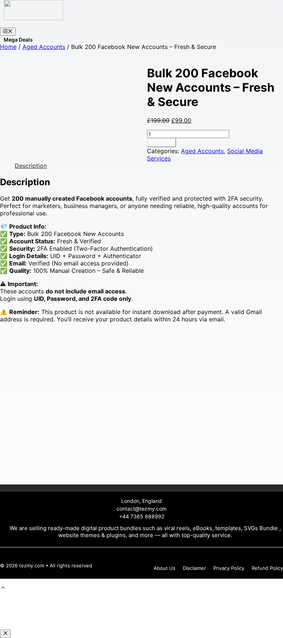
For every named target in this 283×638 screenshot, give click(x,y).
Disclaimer (194, 568)
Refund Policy (267, 568)
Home (8, 46)
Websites (15, 39)
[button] (3, 588)
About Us (164, 568)
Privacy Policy (228, 568)
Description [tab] (31, 165)
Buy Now (161, 142)
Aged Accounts (43, 46)
